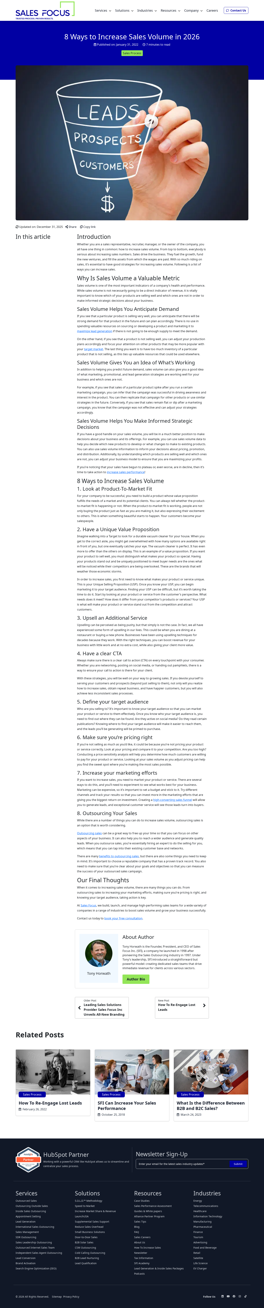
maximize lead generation (94, 331)
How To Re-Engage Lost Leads (50, 1103)
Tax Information (143, 1258)
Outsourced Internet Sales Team (35, 1247)
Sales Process (132, 53)
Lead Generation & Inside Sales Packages (159, 1268)
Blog (137, 1226)
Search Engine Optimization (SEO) (36, 1268)
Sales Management (27, 1232)
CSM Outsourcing (85, 1247)
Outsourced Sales (26, 1200)
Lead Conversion (26, 1258)
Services (101, 10)
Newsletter (140, 1252)
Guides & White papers (148, 1211)
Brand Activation (26, 1263)
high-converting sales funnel (172, 800)
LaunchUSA (82, 1216)
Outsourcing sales (89, 833)
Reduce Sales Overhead (89, 1226)
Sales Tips (140, 1221)
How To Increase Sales (147, 1247)
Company (191, 10)
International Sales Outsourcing (35, 1226)
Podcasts (139, 1273)
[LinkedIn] (222, 1296)
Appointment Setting (28, 1216)
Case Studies (142, 1200)
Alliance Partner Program (149, 1216)
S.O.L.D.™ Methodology (88, 1200)
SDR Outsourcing (26, 1237)
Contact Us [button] (238, 10)
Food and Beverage (205, 1247)
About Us (139, 1242)
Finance (198, 1232)
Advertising (200, 1242)
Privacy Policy (71, 1296)
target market (93, 349)
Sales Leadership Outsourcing (34, 1242)
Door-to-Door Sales (86, 1237)
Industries (145, 10)
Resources (168, 10)
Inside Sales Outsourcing (31, 1211)
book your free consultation (123, 918)
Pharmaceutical (202, 1226)
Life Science (200, 1263)
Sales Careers (142, 1237)
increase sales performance (126, 472)
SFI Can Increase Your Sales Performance (127, 1105)
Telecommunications (205, 1206)
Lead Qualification (86, 1263)
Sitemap (57, 1296)
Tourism (198, 1237)
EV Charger (200, 1268)
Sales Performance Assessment (153, 1206)
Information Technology (207, 1216)
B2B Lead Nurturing (87, 1258)
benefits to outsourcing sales (119, 856)
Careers (212, 10)
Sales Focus (88, 905)
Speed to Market (85, 1206)
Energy (197, 1200)
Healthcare (200, 1211)
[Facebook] (234, 1296)
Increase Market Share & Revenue (95, 1211)
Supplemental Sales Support (92, 1221)
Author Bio (136, 979)
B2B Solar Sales (84, 1242)
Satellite (198, 1258)
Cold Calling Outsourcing (90, 1252)
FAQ (136, 1232)
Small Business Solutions (90, 1232)
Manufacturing (202, 1221)
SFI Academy (141, 1263)
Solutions (122, 10)
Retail (196, 1252)
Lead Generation (26, 1221)
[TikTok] (245, 1296)
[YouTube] (228, 1296)
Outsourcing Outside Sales (32, 1206)
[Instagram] (240, 1296)
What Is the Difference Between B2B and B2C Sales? (211, 1105)
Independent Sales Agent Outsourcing (39, 1252)
